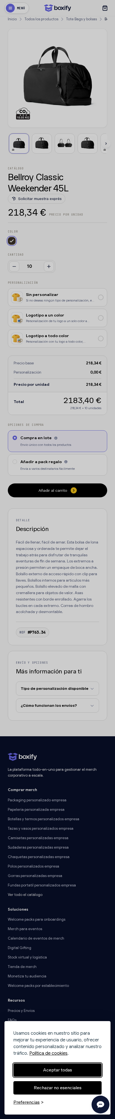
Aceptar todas (57, 1070)
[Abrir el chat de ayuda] (100, 1104)
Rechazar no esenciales (58, 1087)
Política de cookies (48, 1053)
